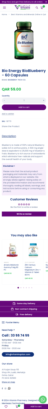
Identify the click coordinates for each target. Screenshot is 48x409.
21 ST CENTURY (30, 262)
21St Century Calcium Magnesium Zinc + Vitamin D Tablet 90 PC (32, 270)
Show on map (8, 382)
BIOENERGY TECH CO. (17, 80)
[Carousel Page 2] (20, 287)
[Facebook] (2, 389)
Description (9, 136)
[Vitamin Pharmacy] (22, 7)
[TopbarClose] (46, 2)
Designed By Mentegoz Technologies (21, 402)
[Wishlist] (6, 406)
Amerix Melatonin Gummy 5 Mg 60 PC (11, 267)
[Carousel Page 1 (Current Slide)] (18, 287)
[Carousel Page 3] (23, 287)
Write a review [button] (24, 214)
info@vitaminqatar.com (18, 354)
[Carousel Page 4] (26, 287)
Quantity (6, 96)
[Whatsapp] (9, 389)
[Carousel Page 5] (28, 287)
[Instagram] (5, 389)
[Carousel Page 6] (31, 287)
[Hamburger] (5, 8)
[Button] (37, 7)
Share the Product (11, 126)
